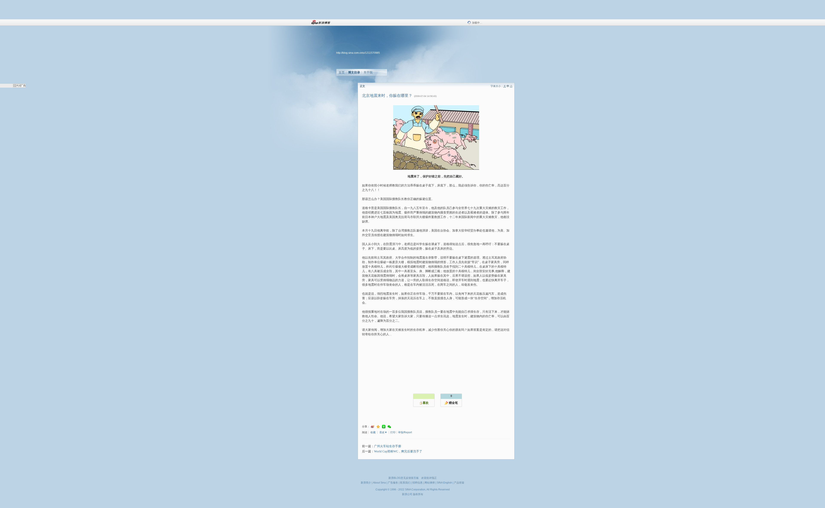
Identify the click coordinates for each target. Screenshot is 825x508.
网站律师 (430, 482)
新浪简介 (366, 482)
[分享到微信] (389, 427)
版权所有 (418, 494)
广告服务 (393, 482)
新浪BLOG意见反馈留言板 (403, 477)
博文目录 (354, 72)
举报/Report (405, 432)
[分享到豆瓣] (383, 427)
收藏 (373, 432)
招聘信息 (417, 482)
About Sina (379, 482)
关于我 (368, 72)
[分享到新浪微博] (372, 427)
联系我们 (405, 482)
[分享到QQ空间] (378, 427)
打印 (393, 432)
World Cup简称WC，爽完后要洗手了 (398, 451)
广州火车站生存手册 (387, 446)
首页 (342, 72)
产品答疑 (459, 482)
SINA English (444, 482)
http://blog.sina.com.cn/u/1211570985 (358, 52)
